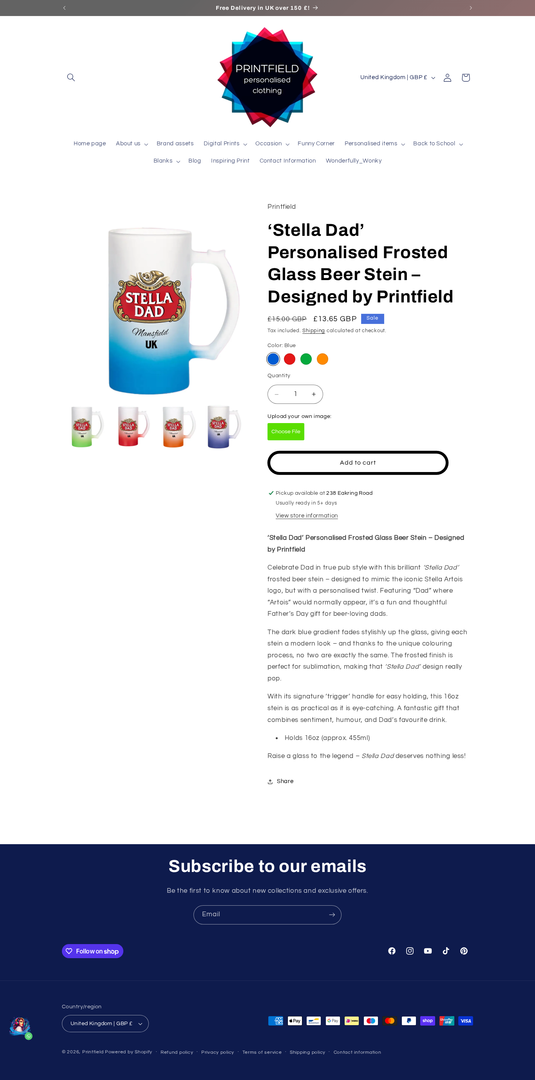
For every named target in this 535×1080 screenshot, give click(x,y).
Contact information (357, 1052)
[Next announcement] (470, 8)
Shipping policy (307, 1052)
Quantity (279, 375)
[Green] (306, 359)
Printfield (92, 1052)
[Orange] (322, 359)
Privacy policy (217, 1052)
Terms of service (262, 1052)
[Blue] (273, 359)
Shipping (313, 331)
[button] (71, 78)
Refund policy (177, 1052)
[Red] (289, 359)
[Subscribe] (332, 914)
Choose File (285, 431)
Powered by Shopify (128, 1052)
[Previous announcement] (64, 8)
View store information (307, 516)
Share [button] (285, 782)
